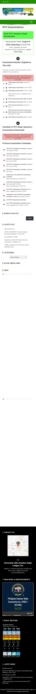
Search (30, 218)
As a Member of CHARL (11, 237)
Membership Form (10, 229)
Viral (19, 691)
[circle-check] (18, 58)
